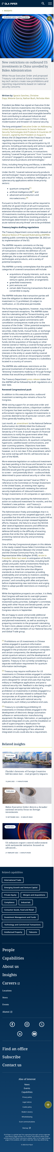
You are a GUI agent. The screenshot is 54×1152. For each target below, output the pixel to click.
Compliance (9, 902)
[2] (33, 191)
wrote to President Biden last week (24, 557)
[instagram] (27, 1024)
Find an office (15, 1048)
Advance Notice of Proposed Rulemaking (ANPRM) (26, 234)
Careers (9, 983)
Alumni (5, 1011)
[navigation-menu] (50, 3)
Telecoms (33, 932)
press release (33, 379)
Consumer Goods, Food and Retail (19, 910)
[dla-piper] (9, 3)
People (8, 949)
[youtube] (34, 1033)
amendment (23, 423)
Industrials (25, 902)
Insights (8, 10)
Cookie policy (27, 1107)
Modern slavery (27, 1112)
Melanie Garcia (15, 98)
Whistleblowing (27, 1117)
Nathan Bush (29, 98)
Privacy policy (27, 1097)
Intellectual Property (13, 932)
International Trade (12, 880)
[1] (30, 188)
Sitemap (25, 1128)
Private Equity (10, 895)
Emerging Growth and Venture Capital (20, 887)
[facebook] (12, 1024)
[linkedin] (19, 1033)
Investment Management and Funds (20, 917)
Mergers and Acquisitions (34, 895)
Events (5, 1004)
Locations (7, 990)
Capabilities (13, 958)
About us (10, 966)
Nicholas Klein (43, 98)
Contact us (11, 1064)
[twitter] (41, 1024)
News (5, 997)
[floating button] (48, 1104)
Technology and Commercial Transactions (22, 924)
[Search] (43, 3)
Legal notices (27, 1102)
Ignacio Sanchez (21, 95)
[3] (27, 198)
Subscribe (11, 1056)
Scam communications (27, 1122)
